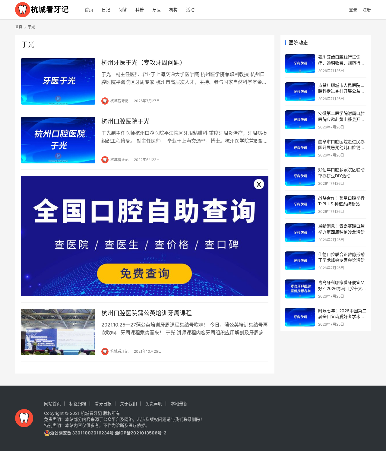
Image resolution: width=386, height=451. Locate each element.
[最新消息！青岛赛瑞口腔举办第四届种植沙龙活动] (300, 232)
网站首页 (52, 403)
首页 (89, 9)
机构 (173, 9)
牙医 (156, 9)
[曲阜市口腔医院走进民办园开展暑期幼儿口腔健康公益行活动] (300, 148)
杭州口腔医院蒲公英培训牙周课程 (146, 313)
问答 (123, 9)
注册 (366, 9)
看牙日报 (103, 403)
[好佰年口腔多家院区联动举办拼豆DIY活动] (300, 176)
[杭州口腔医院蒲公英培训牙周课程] (58, 332)
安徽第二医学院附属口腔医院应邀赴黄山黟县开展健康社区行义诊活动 (341, 119)
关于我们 (128, 403)
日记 (106, 9)
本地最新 (179, 403)
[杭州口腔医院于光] (58, 140)
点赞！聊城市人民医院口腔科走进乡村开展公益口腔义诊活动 (341, 91)
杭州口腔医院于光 (125, 121)
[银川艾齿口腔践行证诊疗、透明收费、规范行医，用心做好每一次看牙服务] (300, 63)
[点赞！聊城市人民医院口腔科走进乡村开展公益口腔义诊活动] (300, 91)
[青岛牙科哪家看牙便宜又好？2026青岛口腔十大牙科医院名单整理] (300, 288)
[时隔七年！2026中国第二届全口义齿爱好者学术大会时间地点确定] (300, 317)
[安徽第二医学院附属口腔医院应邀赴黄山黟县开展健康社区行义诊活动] (300, 119)
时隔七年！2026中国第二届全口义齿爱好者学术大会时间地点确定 (342, 316)
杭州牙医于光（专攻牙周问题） (143, 62)
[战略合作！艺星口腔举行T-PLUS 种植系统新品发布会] (300, 204)
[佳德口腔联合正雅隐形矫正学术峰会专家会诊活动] (300, 260)
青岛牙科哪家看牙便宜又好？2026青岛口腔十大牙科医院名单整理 (342, 288)
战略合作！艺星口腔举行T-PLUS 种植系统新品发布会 (341, 203)
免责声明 (153, 403)
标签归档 (77, 403)
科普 (139, 9)
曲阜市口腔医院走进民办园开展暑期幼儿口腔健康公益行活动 (341, 147)
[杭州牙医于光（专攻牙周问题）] (58, 81)
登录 (353, 9)
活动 (190, 9)
